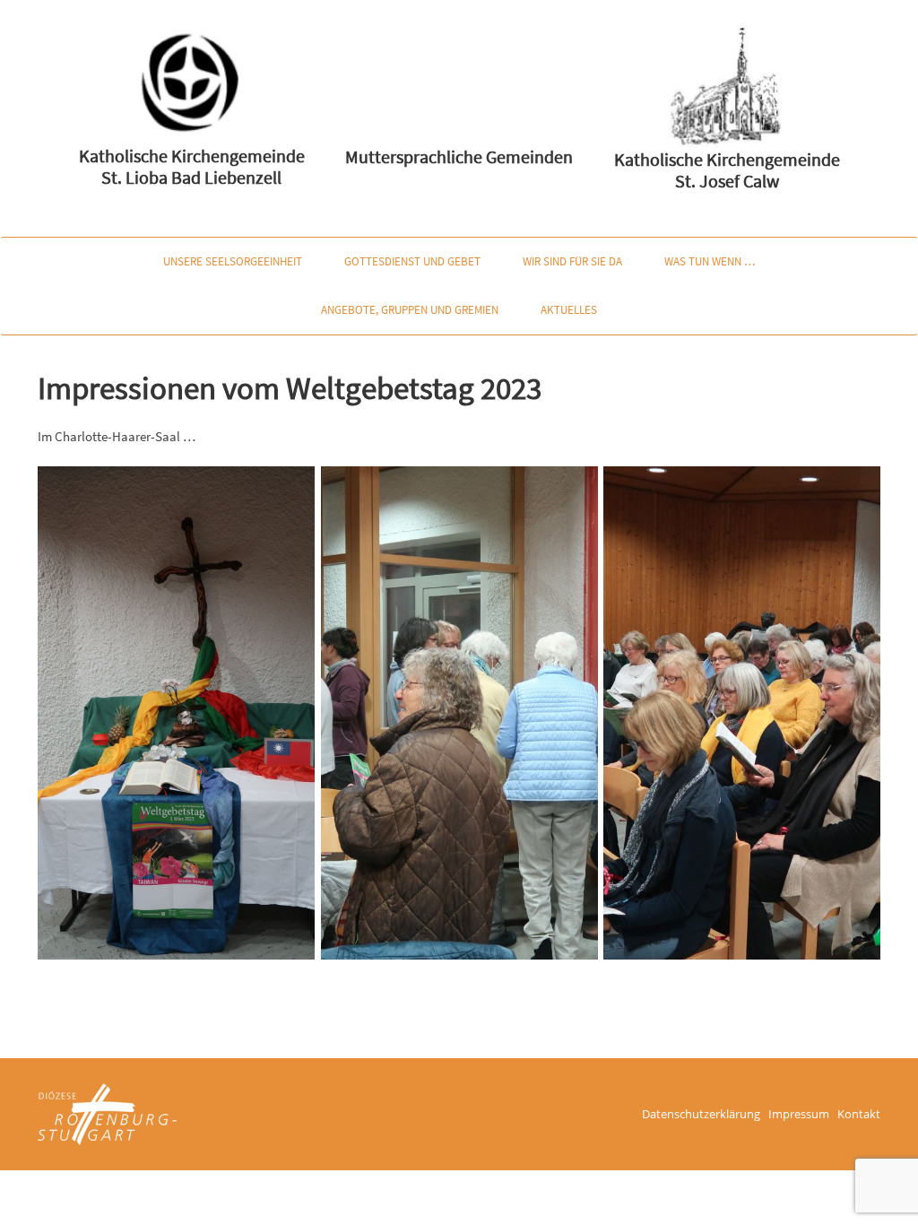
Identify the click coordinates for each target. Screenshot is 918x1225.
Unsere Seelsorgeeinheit (232, 261)
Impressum (798, 1114)
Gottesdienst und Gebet (412, 261)
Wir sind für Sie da (572, 261)
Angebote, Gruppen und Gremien (409, 309)
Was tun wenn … (709, 261)
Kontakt (858, 1114)
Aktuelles (569, 309)
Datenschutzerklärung (701, 1114)
